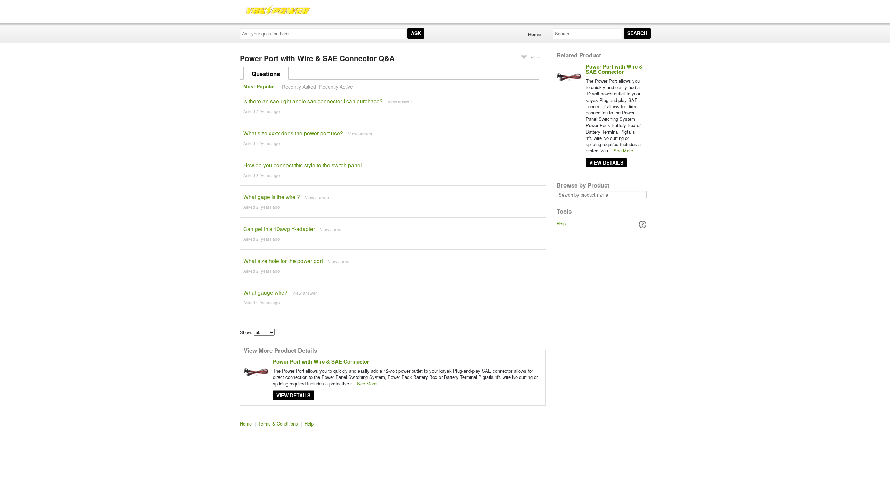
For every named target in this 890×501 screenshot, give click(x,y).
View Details (293, 395)
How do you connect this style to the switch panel (302, 165)
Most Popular (259, 86)
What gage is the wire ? (271, 196)
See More (367, 383)
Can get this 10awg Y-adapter (279, 228)
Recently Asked (299, 86)
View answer (400, 101)
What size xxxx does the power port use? (293, 133)
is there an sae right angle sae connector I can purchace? (313, 101)
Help (561, 223)
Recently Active (336, 86)
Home (534, 34)
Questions (266, 74)
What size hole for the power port (283, 260)
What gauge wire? (265, 292)
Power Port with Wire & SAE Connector (321, 361)
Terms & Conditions (278, 423)
